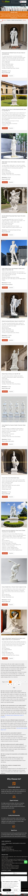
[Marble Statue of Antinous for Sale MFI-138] (14, 358)
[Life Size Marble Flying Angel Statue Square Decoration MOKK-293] (14, 200)
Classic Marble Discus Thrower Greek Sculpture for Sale (14, 586)
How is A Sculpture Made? (7, 864)
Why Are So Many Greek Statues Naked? (10, 868)
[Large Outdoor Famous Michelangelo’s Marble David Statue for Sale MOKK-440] (14, 253)
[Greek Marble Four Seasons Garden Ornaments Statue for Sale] (14, 409)
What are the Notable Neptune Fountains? (10, 865)
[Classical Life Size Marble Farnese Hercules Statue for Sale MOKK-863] (14, 37)
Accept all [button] (6, 890)
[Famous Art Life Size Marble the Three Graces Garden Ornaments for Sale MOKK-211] (14, 515)
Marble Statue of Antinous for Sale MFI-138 (11, 373)
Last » (19, 684)
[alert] (11, 887)
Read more (12, 887)
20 (8, 684)
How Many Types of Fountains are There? (10, 866)
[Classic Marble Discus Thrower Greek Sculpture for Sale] (14, 571)
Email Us (11, 75)
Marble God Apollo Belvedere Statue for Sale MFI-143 (13, 321)
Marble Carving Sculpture (17, 20)
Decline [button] (15, 890)
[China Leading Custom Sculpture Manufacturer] (5, 1)
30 (11, 684)
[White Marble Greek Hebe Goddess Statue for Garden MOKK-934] (14, 146)
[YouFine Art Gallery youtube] (1, 852)
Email (18, 894)
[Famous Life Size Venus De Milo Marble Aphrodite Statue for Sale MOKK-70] (14, 94)
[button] (22, 5)
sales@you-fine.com (8, 846)
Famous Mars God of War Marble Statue (10, 477)
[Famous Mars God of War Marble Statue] (14, 462)
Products (8, 20)
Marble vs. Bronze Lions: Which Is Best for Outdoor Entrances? (15, 863)
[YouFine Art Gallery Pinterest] (2, 852)
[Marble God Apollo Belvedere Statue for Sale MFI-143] (14, 305)
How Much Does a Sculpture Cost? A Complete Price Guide (14, 859)
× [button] (19, 880)
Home (4, 894)
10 (25, 681)
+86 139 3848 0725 (7, 848)
